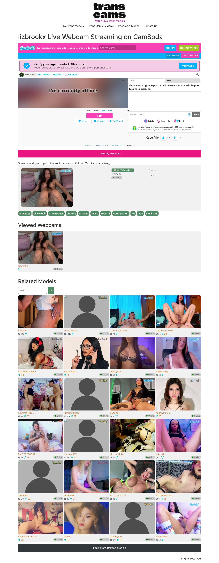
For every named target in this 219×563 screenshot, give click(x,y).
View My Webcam (109, 153)
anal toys (24, 213)
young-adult (120, 213)
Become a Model (128, 26)
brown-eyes (56, 213)
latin (140, 213)
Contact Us (150, 26)
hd (133, 213)
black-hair (40, 213)
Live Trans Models (73, 26)
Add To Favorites (123, 170)
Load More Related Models (109, 547)
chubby (71, 213)
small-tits (152, 213)
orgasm (83, 213)
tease (94, 213)
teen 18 (105, 213)
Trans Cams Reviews (101, 26)
